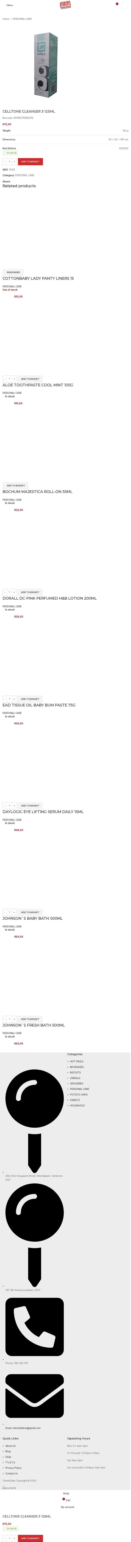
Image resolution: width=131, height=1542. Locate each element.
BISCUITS (75, 1072)
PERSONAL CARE (22, 18)
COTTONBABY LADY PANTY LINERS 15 (38, 278)
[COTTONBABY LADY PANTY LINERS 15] (37, 226)
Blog (8, 1451)
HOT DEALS (76, 1061)
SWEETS (75, 1100)
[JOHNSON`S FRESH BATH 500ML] (37, 972)
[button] (30, 379)
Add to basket (30, 161)
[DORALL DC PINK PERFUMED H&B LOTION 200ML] (37, 545)
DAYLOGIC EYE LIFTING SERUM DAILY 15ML (43, 811)
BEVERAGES (77, 1067)
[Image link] (14, 1060)
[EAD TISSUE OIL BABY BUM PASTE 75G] (37, 652)
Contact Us (11, 1473)
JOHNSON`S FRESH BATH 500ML (34, 1025)
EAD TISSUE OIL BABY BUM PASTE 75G (39, 705)
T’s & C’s (10, 1462)
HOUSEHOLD (77, 1105)
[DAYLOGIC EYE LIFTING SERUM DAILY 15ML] (37, 759)
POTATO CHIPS (79, 1094)
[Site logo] (65, 4)
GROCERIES (76, 1083)
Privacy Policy (13, 1467)
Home (6, 18)
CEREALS (75, 1078)
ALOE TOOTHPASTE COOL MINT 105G (38, 385)
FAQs (8, 1456)
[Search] (125, 5)
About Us (10, 1445)
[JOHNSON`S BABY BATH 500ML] (37, 866)
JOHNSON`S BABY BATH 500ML (33, 918)
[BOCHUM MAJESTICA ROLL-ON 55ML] (37, 439)
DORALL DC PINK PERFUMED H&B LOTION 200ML (50, 598)
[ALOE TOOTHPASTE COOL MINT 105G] (37, 332)
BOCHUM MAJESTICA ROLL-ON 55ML (37, 491)
